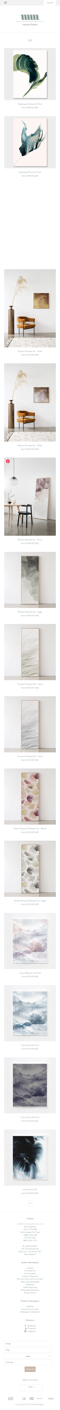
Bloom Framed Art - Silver (30, 445)
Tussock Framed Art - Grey (30, 756)
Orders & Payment (30, 1276)
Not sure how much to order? (30, 1279)
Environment (30, 1273)
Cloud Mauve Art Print (30, 973)
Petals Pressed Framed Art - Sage (30, 900)
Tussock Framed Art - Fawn (30, 684)
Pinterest (31, 1328)
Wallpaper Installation (30, 1312)
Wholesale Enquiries (30, 1290)
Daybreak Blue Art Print (30, 172)
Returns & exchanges (30, 1282)
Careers (30, 1268)
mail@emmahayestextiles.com (30, 1224)
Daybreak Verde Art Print (30, 104)
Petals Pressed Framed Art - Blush (30, 828)
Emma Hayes (38, 1404)
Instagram (31, 1331)
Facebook (31, 1326)
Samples (30, 1306)
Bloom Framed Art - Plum (30, 539)
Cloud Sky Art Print (30, 1045)
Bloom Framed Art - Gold (30, 351)
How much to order (30, 1309)
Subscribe (30, 1369)
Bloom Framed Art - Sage (30, 612)
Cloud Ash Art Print (30, 1117)
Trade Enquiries (30, 1287)
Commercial (30, 1270)
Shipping (30, 1284)
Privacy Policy (30, 1293)
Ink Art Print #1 (30, 1189)
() (50, 3)
